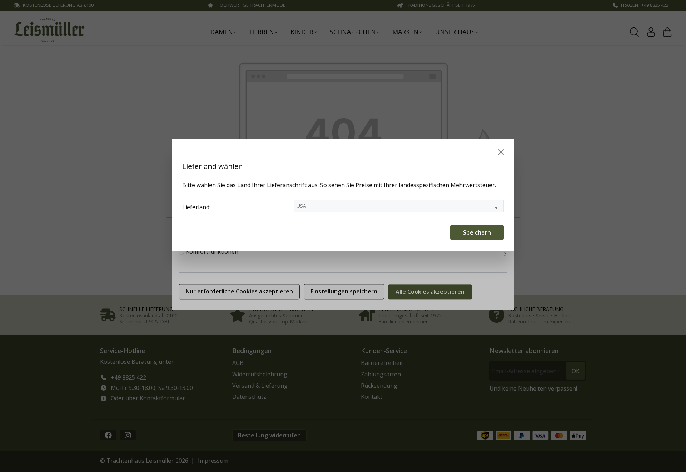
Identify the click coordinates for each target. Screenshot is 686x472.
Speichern (477, 232)
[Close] (501, 152)
